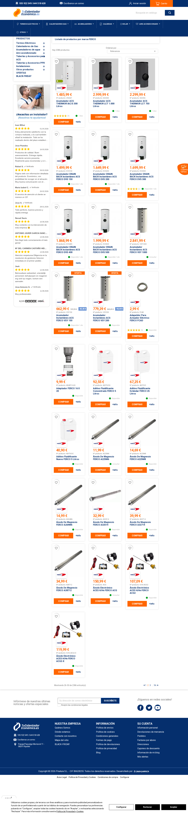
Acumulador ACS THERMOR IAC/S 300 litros (66, 104)
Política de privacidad (106, 748)
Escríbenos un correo (74, 3)
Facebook (140, 708)
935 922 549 (25, 3)
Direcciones (143, 744)
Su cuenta (144, 723)
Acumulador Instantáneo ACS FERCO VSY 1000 (138, 250)
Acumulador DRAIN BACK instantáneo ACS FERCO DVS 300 (141, 177)
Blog (98, 752)
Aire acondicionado (26, 53)
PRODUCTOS (23, 38)
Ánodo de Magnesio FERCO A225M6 (103, 458)
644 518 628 (39, 3)
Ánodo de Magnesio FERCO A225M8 (140, 458)
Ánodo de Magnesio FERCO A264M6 (66, 523)
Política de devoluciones (108, 744)
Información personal (147, 727)
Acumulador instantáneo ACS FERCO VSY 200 (101, 318)
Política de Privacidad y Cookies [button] (82, 777)
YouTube (158, 708)
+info (78, 122)
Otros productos (25, 69)
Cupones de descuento (148, 748)
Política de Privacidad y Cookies (70, 811)
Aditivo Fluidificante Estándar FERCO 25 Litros (140, 391)
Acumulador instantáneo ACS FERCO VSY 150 (65, 318)
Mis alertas (142, 756)
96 (155, 685)
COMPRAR (63, 122)
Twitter (149, 708)
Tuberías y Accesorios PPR (30, 63)
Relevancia (133, 51)
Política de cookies (105, 732)
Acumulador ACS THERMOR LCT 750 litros (139, 104)
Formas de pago (104, 740)
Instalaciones (23, 66)
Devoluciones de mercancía (150, 732)
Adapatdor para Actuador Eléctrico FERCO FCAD (139, 318)
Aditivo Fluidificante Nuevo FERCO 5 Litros (67, 458)
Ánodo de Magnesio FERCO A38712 (66, 589)
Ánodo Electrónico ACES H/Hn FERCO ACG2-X (66, 658)
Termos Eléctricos (26, 43)
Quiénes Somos (62, 727)
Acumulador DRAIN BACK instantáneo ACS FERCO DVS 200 (105, 177)
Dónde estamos (62, 732)
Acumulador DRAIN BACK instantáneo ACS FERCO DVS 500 (105, 250)
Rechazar (147, 807)
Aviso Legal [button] (62, 777)
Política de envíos (104, 727)
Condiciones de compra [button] (108, 777)
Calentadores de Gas (27, 46)
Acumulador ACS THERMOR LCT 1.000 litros (103, 104)
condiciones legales (79, 705)
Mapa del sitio (62, 740)
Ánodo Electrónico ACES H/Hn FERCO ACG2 (139, 590)
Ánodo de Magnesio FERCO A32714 (140, 523)
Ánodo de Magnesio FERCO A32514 (103, 523)
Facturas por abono (146, 740)
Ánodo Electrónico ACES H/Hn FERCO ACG (105, 589)
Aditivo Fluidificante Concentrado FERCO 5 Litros (104, 391)
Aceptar (173, 807)
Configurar (121, 807)
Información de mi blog (148, 752)
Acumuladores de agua (28, 49)
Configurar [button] (124, 777)
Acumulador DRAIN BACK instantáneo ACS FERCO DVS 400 (68, 250)
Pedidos (141, 736)
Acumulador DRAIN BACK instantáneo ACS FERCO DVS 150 (68, 177)
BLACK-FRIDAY (23, 76)
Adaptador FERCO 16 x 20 (68, 389)
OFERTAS (21, 73)
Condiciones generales (107, 736)
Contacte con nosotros (66, 736)
